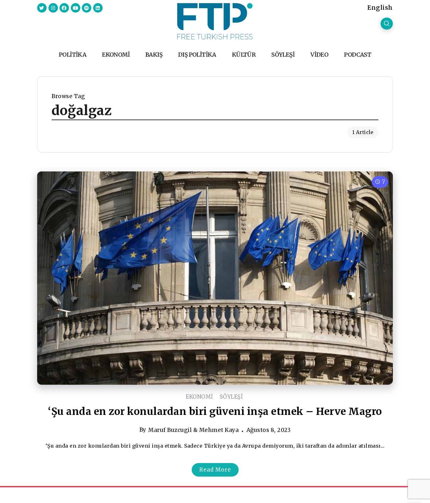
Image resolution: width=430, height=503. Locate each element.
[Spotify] (86, 8)
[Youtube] (75, 8)
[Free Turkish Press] (214, 21)
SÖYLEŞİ (231, 396)
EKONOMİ (199, 396)
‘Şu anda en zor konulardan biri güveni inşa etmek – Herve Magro (215, 411)
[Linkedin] (98, 8)
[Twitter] (42, 8)
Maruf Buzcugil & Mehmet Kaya (193, 430)
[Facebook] (64, 8)
